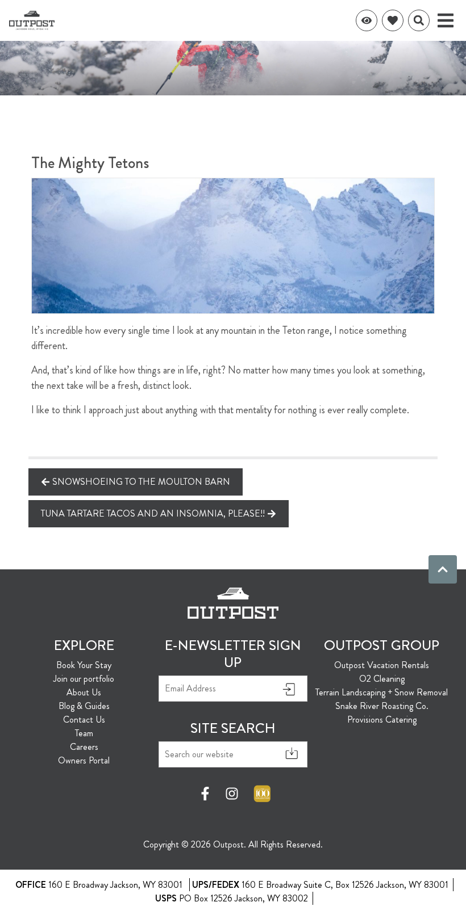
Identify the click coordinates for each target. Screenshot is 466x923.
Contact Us (84, 719)
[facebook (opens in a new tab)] (206, 793)
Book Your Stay (83, 665)
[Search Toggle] (419, 20)
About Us (83, 692)
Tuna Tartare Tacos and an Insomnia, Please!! (153, 513)
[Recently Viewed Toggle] (366, 20)
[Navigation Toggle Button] (445, 20)
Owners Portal (84, 760)
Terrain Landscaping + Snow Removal (381, 692)
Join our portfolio (83, 678)
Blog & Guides (84, 705)
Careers (84, 746)
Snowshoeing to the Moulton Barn (141, 481)
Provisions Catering (382, 719)
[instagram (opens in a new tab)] (231, 793)
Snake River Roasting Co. (381, 705)
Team (84, 733)
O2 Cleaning (382, 678)
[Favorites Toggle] (392, 20)
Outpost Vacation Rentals (381, 665)
